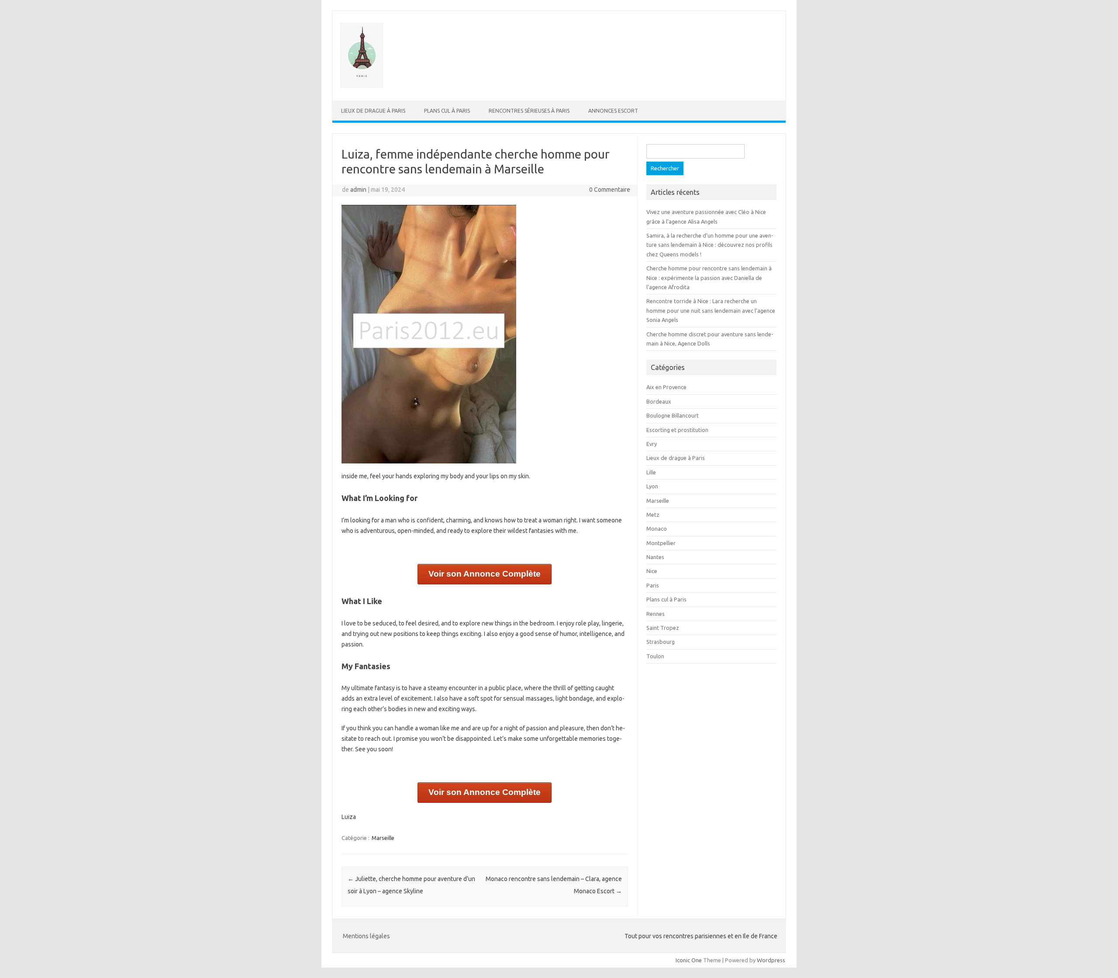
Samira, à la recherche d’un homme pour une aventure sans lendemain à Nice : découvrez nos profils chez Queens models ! (709, 244)
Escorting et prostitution (677, 430)
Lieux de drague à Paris (373, 111)
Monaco (656, 528)
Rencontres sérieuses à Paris (529, 111)
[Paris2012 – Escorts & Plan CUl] (361, 86)
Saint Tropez (662, 628)
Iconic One (689, 960)
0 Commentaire (609, 189)
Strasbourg (660, 642)
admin (358, 189)
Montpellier (661, 543)
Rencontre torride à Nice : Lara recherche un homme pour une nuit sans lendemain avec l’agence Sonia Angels (710, 310)
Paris (652, 585)
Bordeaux (658, 401)
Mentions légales (366, 936)
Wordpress (771, 960)
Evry (651, 444)
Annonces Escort (613, 111)
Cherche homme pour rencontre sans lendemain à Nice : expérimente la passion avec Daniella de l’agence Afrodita (709, 277)
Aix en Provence (666, 387)
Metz (652, 514)
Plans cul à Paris (447, 111)
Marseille (383, 838)
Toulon (655, 656)
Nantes (655, 557)
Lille (651, 472)
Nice (651, 571)
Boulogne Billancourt (672, 415)
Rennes (655, 614)
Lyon (652, 486)
